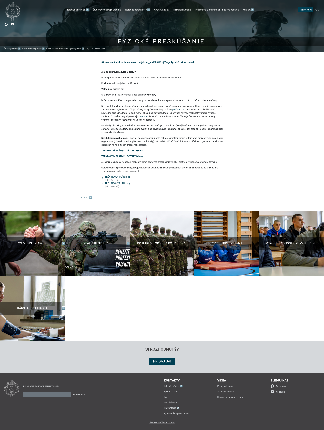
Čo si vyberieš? (11, 48)
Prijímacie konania (182, 9)
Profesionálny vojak (75, 9)
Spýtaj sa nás (170, 391)
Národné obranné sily (136, 9)
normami (143, 116)
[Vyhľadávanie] (317, 9)
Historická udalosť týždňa (230, 397)
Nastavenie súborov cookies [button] (162, 422)
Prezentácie (170, 408)
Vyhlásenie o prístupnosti (176, 413)
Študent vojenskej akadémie (107, 9)
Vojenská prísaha (226, 391)
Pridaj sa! (306, 9)
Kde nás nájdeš (171, 386)
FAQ (166, 397)
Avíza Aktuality (161, 9)
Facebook (281, 386)
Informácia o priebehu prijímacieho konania (217, 9)
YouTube (280, 391)
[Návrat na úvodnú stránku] (12, 11)
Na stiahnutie (170, 402)
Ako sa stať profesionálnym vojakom (64, 48)
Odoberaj (79, 394)
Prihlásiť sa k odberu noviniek (41, 386)
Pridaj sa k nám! (225, 386)
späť (86, 197)
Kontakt (247, 9)
